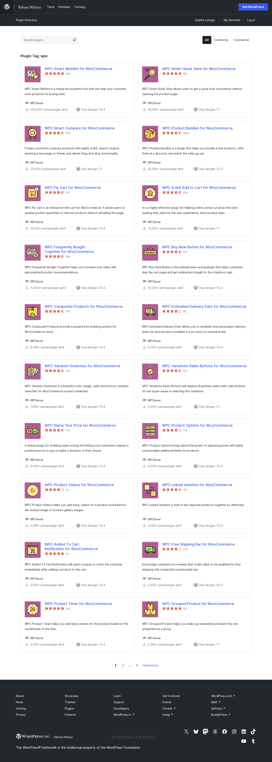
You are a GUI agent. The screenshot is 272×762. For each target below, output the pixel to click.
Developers (121, 708)
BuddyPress (221, 714)
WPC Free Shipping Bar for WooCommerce (198, 544)
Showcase (71, 696)
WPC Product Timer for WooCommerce (78, 604)
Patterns (70, 714)
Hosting (21, 708)
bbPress (218, 708)
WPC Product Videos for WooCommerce (79, 485)
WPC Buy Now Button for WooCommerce (197, 247)
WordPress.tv (124, 714)
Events (166, 702)
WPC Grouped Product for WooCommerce (198, 604)
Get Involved (171, 696)
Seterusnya (150, 665)
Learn (117, 696)
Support (118, 702)
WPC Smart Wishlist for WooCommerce (78, 69)
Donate (169, 708)
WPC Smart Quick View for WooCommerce (199, 69)
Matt (216, 702)
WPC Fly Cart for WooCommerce (73, 187)
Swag (167, 714)
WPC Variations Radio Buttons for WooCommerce (204, 366)
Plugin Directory (26, 20)
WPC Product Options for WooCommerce (197, 425)
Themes (70, 702)
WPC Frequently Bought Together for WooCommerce (69, 249)
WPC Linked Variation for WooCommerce (197, 485)
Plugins (69, 708)
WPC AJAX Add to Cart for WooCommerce (199, 187)
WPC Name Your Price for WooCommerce (80, 425)
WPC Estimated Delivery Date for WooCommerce (204, 306)
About (20, 696)
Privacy (21, 714)
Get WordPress (253, 7)
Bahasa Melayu (63, 737)
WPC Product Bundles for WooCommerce (197, 128)
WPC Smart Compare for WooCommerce (80, 128)
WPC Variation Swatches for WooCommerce (82, 366)
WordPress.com (223, 696)
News (19, 702)
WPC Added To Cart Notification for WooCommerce (71, 546)
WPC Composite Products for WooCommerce (84, 306)
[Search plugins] (74, 40)
